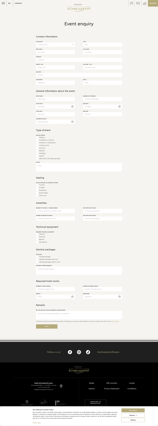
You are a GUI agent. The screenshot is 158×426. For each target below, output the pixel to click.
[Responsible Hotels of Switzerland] (60, 403)
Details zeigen (37, 422)
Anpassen (132, 415)
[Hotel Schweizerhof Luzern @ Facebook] (70, 352)
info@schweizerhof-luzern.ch (43, 389)
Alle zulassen (133, 410)
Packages (39, 254)
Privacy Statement (111, 389)
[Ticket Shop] (144, 3)
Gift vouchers (111, 383)
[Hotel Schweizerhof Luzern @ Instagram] (79, 352)
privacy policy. (115, 321)
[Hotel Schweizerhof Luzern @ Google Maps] (61, 387)
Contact (18, 3)
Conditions (131, 389)
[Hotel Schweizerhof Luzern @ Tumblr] (88, 352)
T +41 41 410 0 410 (44, 387)
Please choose (40, 135)
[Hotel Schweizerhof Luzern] (79, 8)
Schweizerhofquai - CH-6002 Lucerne (43, 385)
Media (91, 383)
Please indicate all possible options (47, 182)
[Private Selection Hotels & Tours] (27, 403)
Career (132, 383)
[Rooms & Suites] (131, 3)
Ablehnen (133, 420)
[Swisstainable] (44, 403)
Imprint (92, 389)
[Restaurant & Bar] (138, 3)
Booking (153, 3)
